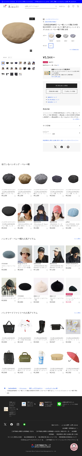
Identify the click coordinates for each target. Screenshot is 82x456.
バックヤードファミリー (51, 19)
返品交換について (52, 102)
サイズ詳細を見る (74, 49)
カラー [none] (44, 35)
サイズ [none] (44, 45)
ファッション (23, 388)
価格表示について (52, 97)
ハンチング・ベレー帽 (51, 388)
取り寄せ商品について (53, 99)
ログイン (62, 6)
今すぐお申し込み (56, 76)
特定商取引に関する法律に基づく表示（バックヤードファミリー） (61, 140)
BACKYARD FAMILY (50, 22)
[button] (18, 36)
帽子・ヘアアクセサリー (36, 388)
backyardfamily (12, 388)
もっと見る (76, 119)
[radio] (51, 37)
